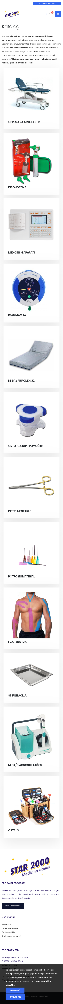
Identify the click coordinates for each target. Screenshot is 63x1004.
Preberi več (15, 990)
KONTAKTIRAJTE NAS (47, 3)
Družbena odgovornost (11, 936)
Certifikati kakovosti (10, 928)
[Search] (46, 14)
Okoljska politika (8, 932)
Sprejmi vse (15, 997)
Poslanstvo (6, 925)
